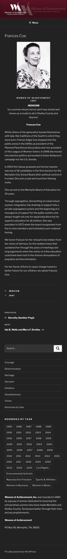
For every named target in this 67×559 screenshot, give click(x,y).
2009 (50, 450)
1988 (38, 426)
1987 (12, 295)
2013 (37, 456)
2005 (9, 450)
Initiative (9, 388)
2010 (9, 456)
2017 (19, 461)
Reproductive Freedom (19, 479)
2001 (19, 444)
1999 (48, 438)
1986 (19, 426)
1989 (48, 426)
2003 (39, 444)
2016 (9, 461)
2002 (29, 444)
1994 (48, 432)
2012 (28, 456)
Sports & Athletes (45, 479)
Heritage (9, 375)
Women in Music (41, 485)
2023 (9, 467)
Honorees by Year (14, 407)
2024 (19, 467)
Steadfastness (13, 394)
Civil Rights (42, 467)
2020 (48, 461)
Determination (13, 368)
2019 (38, 461)
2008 (40, 450)
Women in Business (17, 485)
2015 (57, 456)
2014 (47, 456)
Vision (8, 400)
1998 (38, 438)
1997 (29, 438)
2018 (28, 461)
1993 (38, 432)
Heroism (14, 291)
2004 (49, 444)
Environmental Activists (19, 473)
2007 (30, 450)
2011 (18, 456)
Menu (35, 22)
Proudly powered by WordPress (20, 551)
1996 (19, 438)
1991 (19, 432)
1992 (28, 432)
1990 (9, 432)
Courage (9, 362)
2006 (20, 450)
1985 (9, 426)
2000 (9, 444)
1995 (9, 438)
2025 (29, 467)
